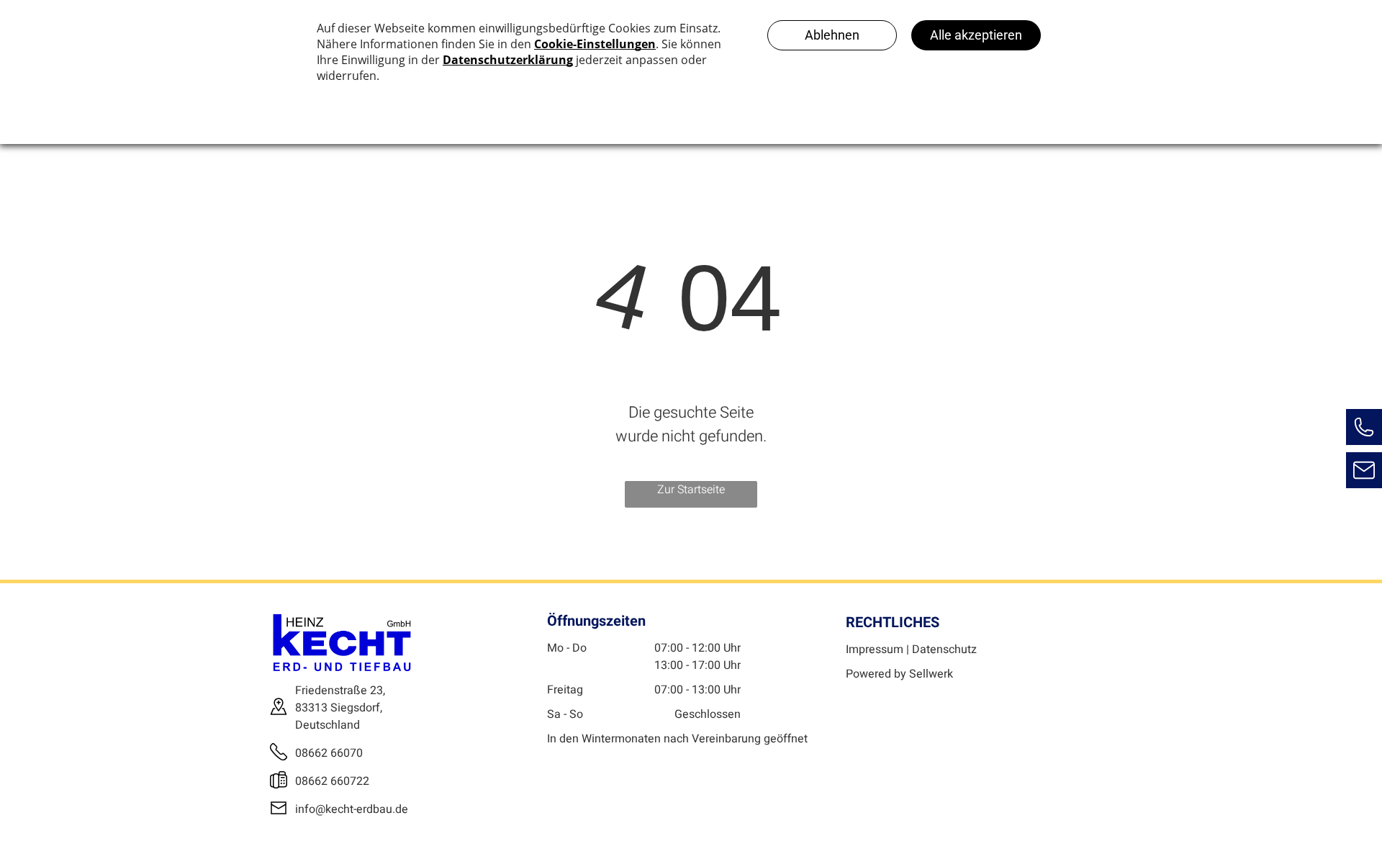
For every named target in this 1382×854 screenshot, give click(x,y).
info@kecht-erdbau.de (351, 809)
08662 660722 (332, 781)
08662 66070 (329, 753)
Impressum (874, 649)
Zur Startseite (691, 489)
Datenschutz (944, 649)
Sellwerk (931, 674)
